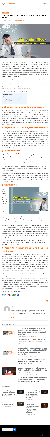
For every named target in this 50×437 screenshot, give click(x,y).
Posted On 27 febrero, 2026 (23, 356)
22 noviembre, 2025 (30, 399)
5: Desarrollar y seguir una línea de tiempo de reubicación (15, 103)
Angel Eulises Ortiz (18, 20)
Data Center (6, 12)
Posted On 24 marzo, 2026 (23, 336)
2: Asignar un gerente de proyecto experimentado (14, 99)
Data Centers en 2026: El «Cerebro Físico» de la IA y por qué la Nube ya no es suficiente (32, 370)
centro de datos (41, 80)
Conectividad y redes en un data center (8, 403)
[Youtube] (42, 435)
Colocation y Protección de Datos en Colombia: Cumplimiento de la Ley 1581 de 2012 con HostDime (33, 408)
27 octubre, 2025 (5, 406)
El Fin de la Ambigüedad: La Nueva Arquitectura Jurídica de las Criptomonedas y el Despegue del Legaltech (32, 331)
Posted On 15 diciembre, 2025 (24, 374)
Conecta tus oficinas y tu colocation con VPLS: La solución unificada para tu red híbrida (33, 394)
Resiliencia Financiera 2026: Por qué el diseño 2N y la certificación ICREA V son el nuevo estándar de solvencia (32, 351)
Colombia (33, 336)
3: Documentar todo (8, 100)
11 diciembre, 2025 (5, 397)
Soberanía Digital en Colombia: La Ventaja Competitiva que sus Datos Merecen (8, 393)
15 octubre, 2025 (29, 414)
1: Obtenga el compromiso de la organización (12, 97)
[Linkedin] (40, 435)
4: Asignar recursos (8, 101)
